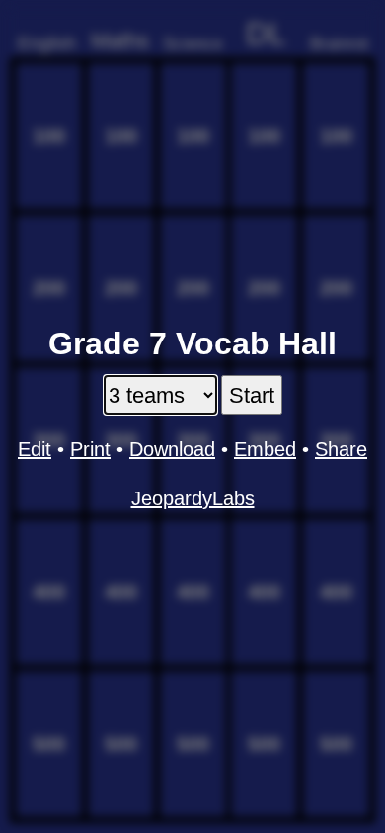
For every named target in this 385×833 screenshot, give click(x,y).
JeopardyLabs (193, 498)
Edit (34, 449)
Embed (265, 449)
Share (341, 449)
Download (172, 449)
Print (90, 449)
